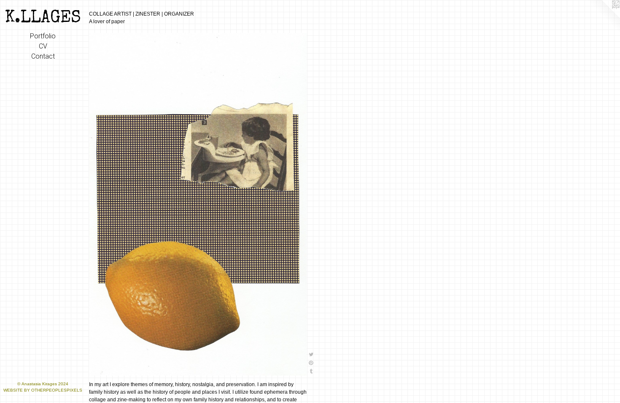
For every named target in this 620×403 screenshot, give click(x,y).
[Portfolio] (198, 204)
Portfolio (43, 36)
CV (43, 46)
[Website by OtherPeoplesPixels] (603, 17)
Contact (43, 56)
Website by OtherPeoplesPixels (42, 390)
